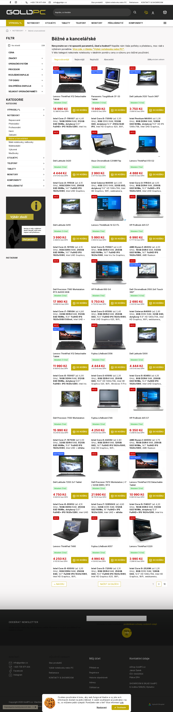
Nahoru (60, 584)
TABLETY (11, 169)
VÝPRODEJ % (13, 110)
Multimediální (14, 146)
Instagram (18, 675)
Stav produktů (97, 2)
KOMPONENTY (14, 180)
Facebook (18, 671)
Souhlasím (121, 707)
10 (165, 584)
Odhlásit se (94, 687)
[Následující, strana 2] (158, 584)
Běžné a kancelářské (18, 138)
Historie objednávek (98, 677)
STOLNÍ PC (12, 158)
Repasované (14, 120)
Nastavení (102, 707)
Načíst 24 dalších (109, 584)
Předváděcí (14, 124)
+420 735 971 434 (22, 667)
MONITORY (12, 174)
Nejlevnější (79, 59)
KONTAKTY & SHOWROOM (152, 2)
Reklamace (133, 2)
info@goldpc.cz (21, 663)
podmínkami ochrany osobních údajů (140, 624)
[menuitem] (15, 23)
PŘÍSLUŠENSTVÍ (15, 186)
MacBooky (13, 153)
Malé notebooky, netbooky (21, 142)
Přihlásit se (128, 633)
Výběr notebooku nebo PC (116, 2)
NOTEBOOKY (13, 115)
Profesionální (15, 127)
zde (122, 702)
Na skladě (27, 45)
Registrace (94, 672)
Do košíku (81, 110)
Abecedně (109, 59)
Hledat (135, 12)
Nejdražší (94, 59)
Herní (11, 131)
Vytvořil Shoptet (158, 704)
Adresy (92, 682)
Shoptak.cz (39, 706)
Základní (12, 135)
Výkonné (13, 149)
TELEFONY (12, 163)
